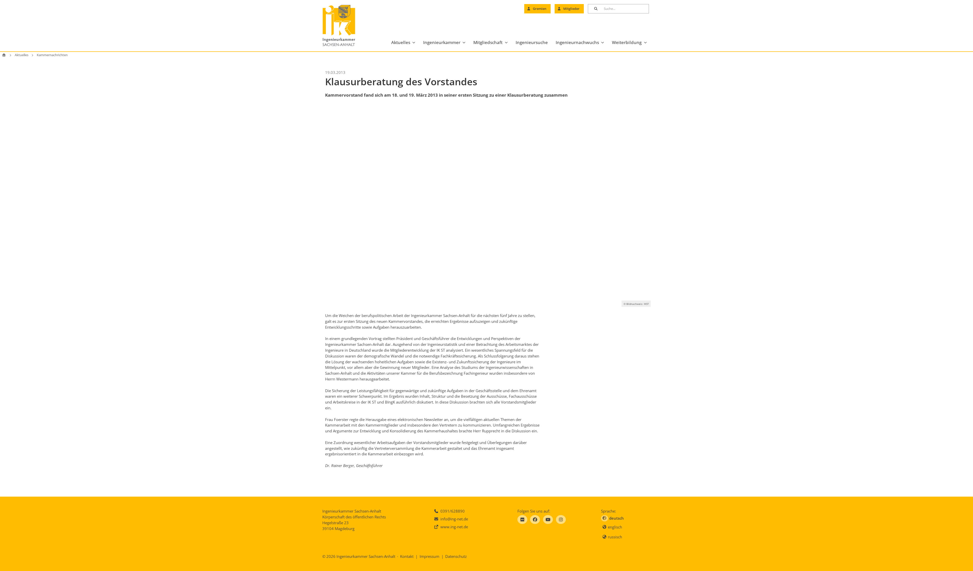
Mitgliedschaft (487, 42)
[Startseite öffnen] (4, 55)
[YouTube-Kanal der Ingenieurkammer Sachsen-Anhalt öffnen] (548, 519)
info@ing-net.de (454, 518)
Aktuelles (400, 42)
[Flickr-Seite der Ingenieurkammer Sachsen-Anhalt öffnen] (522, 519)
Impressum (429, 556)
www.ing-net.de (454, 526)
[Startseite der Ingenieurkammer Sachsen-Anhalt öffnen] (344, 25)
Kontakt (407, 556)
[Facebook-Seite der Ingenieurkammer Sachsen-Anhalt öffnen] (535, 519)
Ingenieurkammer (441, 42)
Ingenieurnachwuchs (577, 42)
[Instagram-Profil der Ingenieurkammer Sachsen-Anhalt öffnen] (561, 519)
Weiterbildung (627, 42)
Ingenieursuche (532, 42)
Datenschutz (456, 556)
